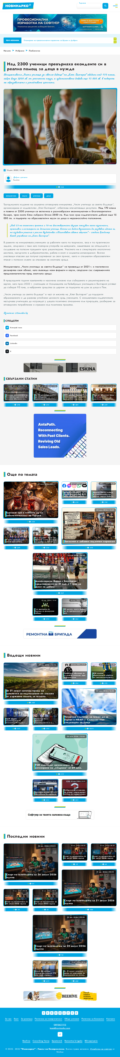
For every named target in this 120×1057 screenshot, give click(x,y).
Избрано (19, 50)
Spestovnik (57, 1040)
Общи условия (72, 1018)
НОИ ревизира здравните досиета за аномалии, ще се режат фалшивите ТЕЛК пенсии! (61, 40)
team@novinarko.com (60, 1028)
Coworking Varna (41, 1040)
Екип (16, 1018)
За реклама (26, 1018)
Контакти (110, 1018)
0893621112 (60, 1024)
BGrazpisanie (91, 1040)
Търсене (82, 3)
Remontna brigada (73, 1040)
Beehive (26, 1040)
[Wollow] (60, 23)
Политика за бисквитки (92, 1018)
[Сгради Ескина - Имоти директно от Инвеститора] (60, 367)
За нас (8, 1018)
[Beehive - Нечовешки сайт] (60, 996)
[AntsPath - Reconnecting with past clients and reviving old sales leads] (60, 436)
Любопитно (34, 50)
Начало (7, 50)
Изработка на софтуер (101, 1048)
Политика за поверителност (48, 1018)
